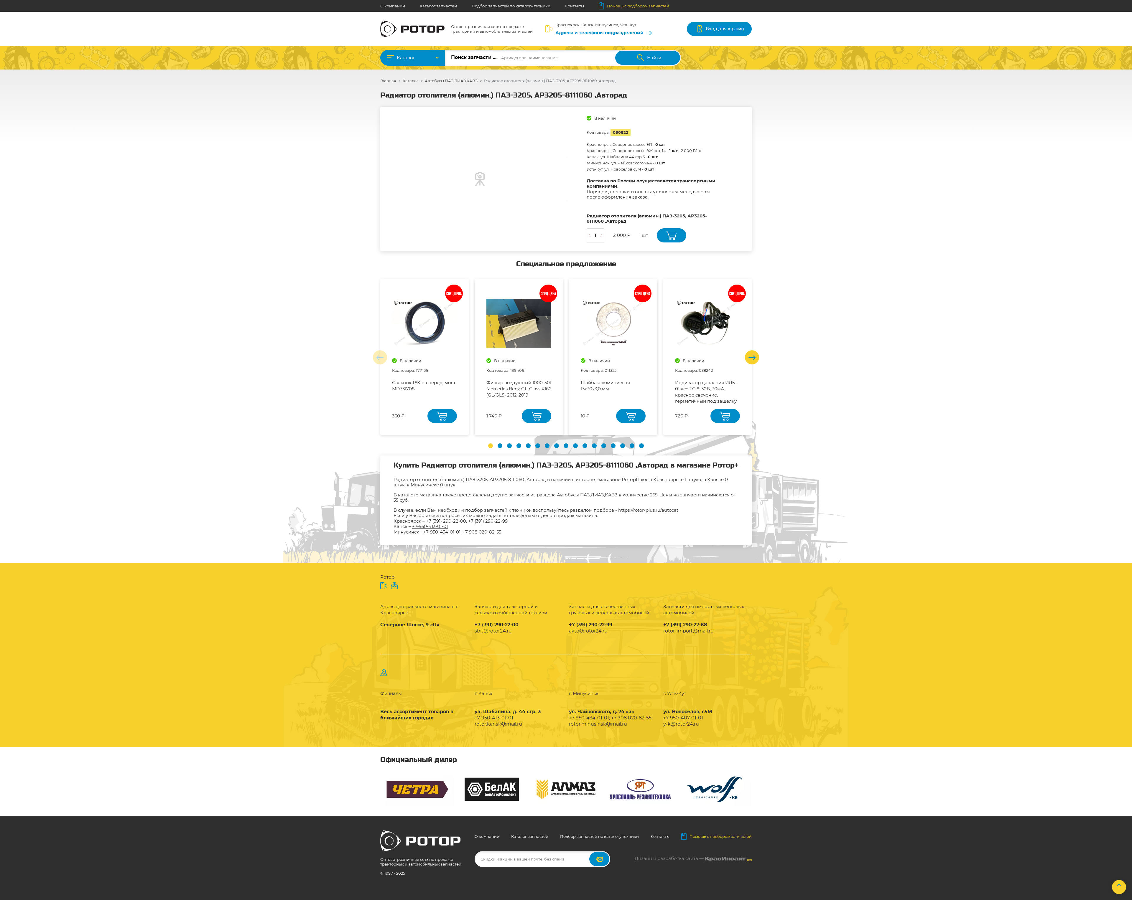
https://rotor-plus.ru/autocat (648, 510)
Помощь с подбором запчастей (638, 6)
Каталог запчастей (438, 6)
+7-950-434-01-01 (441, 532)
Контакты (574, 6)
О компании (392, 6)
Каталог (406, 57)
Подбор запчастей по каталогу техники (511, 6)
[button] (490, 445)
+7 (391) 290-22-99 (488, 521)
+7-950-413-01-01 (430, 526)
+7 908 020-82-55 (482, 532)
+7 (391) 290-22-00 (446, 521)
